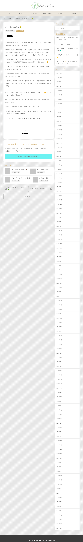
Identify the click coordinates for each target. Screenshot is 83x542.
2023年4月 (59, 243)
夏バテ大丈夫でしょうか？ (63, 44)
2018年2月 (59, 502)
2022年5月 (59, 291)
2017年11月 (59, 515)
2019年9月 (59, 418)
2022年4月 (59, 296)
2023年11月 (59, 217)
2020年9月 (59, 375)
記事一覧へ (28, 196)
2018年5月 (59, 488)
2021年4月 (59, 348)
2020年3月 (59, 392)
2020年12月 (59, 361)
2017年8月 (59, 528)
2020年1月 (59, 401)
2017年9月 (59, 523)
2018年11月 (59, 462)
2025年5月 (59, 138)
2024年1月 (59, 208)
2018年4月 (59, 493)
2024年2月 (59, 204)
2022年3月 (59, 300)
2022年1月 (59, 309)
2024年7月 (59, 182)
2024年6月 (59, 187)
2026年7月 (59, 77)
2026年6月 (59, 81)
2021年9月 (59, 327)
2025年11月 (59, 112)
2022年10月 (59, 270)
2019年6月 (59, 432)
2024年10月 (59, 169)
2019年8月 (59, 423)
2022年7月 (59, 283)
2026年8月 (59, 73)
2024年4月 (59, 195)
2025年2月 (59, 151)
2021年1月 (59, 357)
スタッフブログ (19, 30)
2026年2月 (59, 99)
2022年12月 (59, 261)
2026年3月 (59, 95)
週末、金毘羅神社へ (42, 169)
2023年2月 (59, 252)
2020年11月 (59, 366)
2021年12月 (59, 313)
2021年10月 (59, 322)
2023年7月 (59, 230)
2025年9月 (59, 121)
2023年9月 (59, 226)
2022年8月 (59, 278)
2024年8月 (59, 178)
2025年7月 (59, 130)
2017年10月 (59, 519)
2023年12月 (59, 213)
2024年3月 (59, 200)
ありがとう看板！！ (45, 178)
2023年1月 (59, 257)
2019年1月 (59, 453)
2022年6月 (59, 287)
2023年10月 (59, 221)
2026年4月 (59, 90)
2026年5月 (59, 86)
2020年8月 (59, 379)
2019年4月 (59, 440)
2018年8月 (59, 475)
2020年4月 (59, 388)
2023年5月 (59, 239)
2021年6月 (59, 340)
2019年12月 (59, 405)
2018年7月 (59, 480)
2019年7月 (59, 427)
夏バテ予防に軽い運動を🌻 (19, 169)
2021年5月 (59, 344)
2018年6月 (59, 484)
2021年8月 (59, 331)
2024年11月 (59, 165)
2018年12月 (59, 458)
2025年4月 (59, 143)
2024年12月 (59, 160)
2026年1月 (59, 103)
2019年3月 (59, 445)
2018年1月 (59, 506)
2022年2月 (59, 305)
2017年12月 (59, 510)
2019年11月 (59, 410)
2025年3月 (59, 147)
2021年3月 (59, 353)
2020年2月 (59, 397)
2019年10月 (59, 414)
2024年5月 (59, 191)
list (25, 130)
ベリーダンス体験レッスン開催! (21, 178)
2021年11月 (59, 318)
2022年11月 (59, 265)
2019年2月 (59, 449)
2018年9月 (59, 471)
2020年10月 (59, 370)
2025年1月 (59, 156)
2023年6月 (59, 235)
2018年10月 (59, 467)
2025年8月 (59, 125)
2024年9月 (59, 173)
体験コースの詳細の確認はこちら (28, 156)
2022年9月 (59, 274)
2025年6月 (59, 134)
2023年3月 (59, 248)
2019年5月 (59, 436)
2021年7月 (59, 335)
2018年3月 (59, 497)
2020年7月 (59, 383)
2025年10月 (59, 116)
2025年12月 (59, 108)
